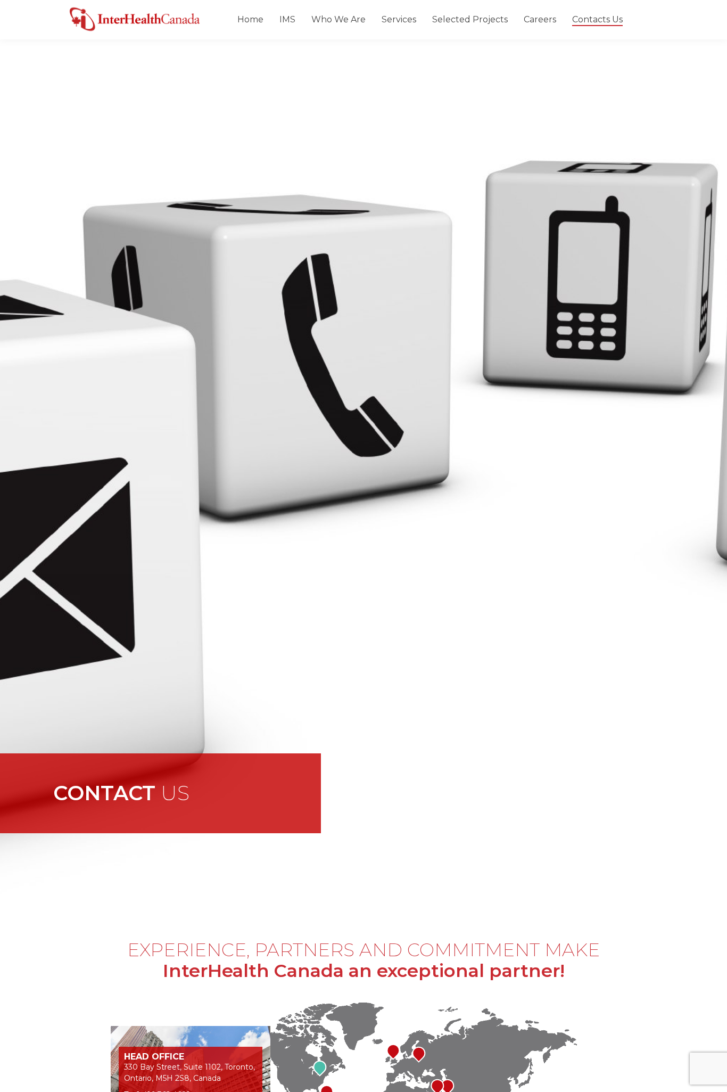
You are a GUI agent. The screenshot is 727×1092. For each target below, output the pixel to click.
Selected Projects (470, 19)
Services (399, 19)
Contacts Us (597, 19)
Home (250, 19)
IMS (287, 19)
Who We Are (338, 19)
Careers (540, 19)
